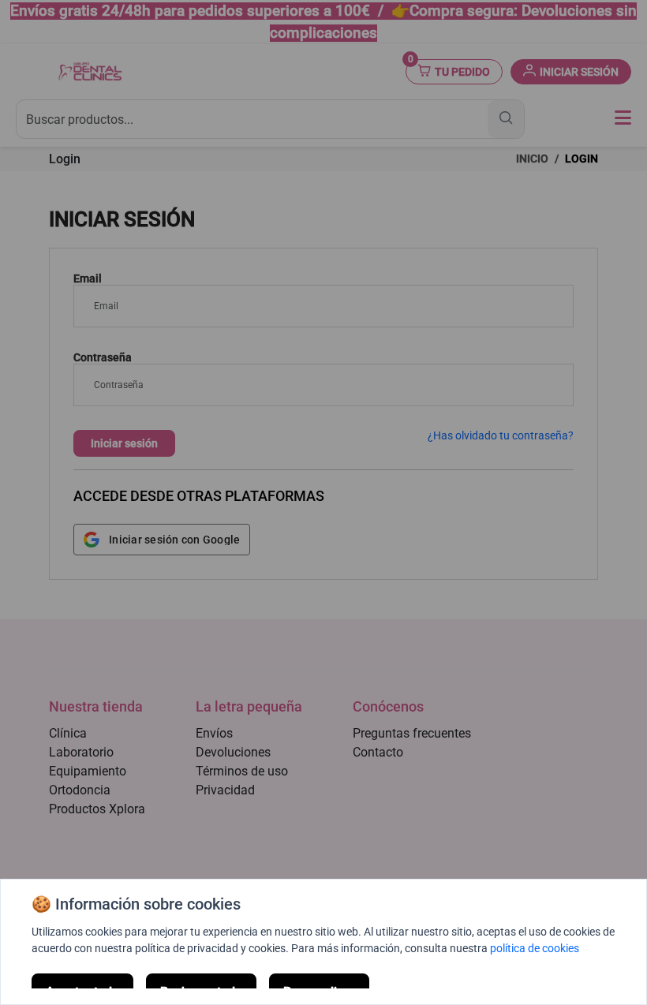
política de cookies (534, 948)
